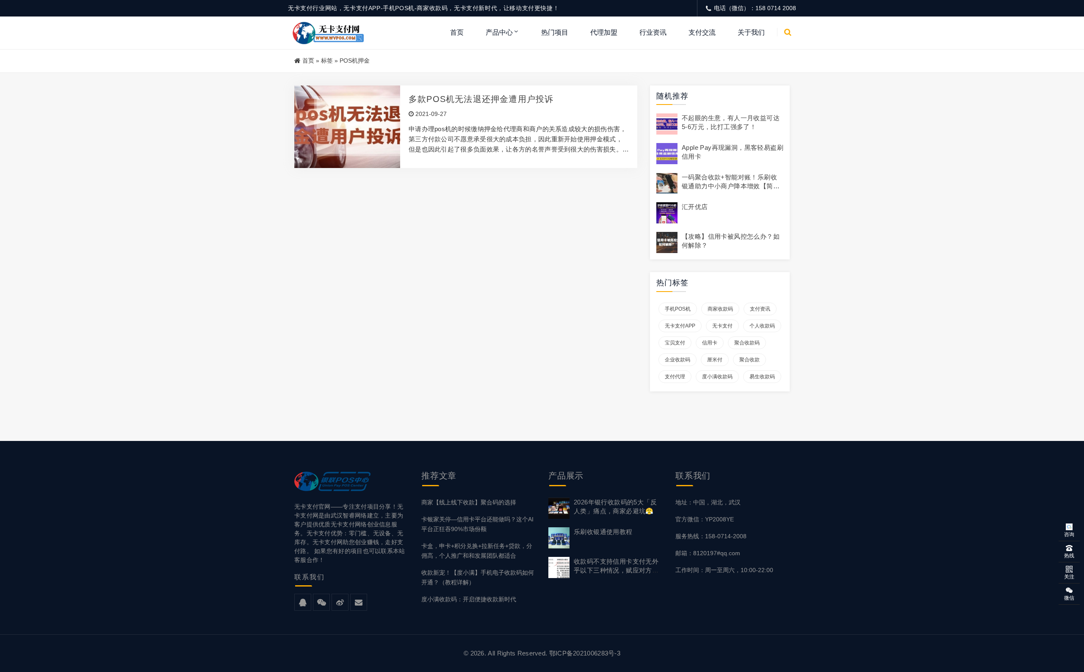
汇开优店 (695, 206)
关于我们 (751, 32)
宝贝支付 (675, 343)
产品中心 (499, 32)
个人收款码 (762, 326)
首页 (457, 32)
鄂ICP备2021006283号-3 (584, 653)
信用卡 (709, 343)
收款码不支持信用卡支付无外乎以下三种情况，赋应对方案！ (616, 570)
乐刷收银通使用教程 (603, 531)
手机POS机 (678, 309)
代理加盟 (603, 32)
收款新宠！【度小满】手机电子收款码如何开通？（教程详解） (477, 577)
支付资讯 (760, 309)
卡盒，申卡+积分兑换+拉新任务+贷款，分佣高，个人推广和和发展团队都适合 (476, 551)
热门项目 (554, 32)
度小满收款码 (717, 377)
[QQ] (303, 602)
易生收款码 (762, 377)
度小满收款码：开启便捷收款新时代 (468, 599)
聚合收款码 (747, 343)
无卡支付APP (680, 326)
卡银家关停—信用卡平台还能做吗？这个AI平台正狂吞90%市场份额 (477, 524)
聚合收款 (749, 360)
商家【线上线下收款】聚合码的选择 (468, 502)
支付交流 (702, 32)
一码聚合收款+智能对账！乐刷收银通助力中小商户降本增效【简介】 (729, 186)
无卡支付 (722, 326)
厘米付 (714, 360)
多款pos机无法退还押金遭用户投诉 (481, 99)
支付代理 (675, 377)
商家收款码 (720, 309)
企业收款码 (677, 360)
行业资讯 (652, 32)
